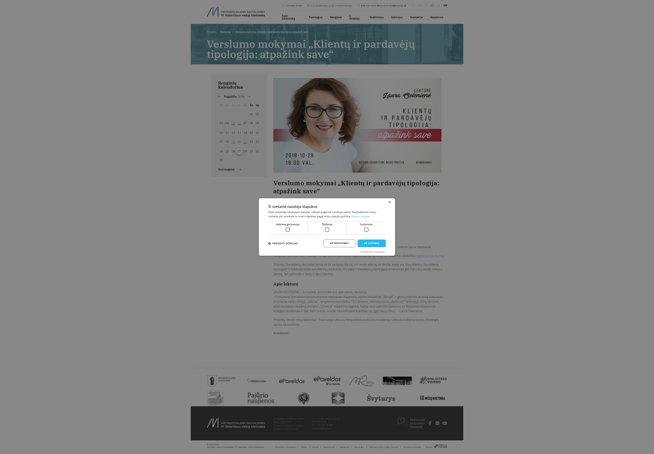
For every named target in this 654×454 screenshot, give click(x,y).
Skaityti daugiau (360, 216)
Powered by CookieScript (373, 252)
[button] (283, 243)
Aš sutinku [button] (371, 243)
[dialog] (327, 227)
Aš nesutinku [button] (339, 243)
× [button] (389, 202)
